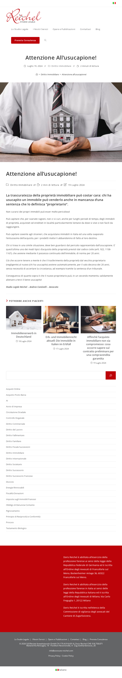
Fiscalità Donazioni (15, 493)
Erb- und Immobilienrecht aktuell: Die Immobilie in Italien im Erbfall (61, 340)
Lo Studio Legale (21, 639)
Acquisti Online (13, 389)
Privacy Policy (54, 655)
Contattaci (74, 639)
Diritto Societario (14, 464)
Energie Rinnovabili (15, 487)
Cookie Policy (68, 655)
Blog (85, 639)
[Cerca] (110, 375)
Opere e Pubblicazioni (57, 639)
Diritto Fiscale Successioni (18, 447)
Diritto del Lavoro (14, 429)
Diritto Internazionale (16, 458)
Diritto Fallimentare (15, 435)
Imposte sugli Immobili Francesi (21, 499)
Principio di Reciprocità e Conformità (23, 516)
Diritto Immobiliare (61, 66)
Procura (10, 522)
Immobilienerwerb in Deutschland (23, 334)
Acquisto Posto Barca (16, 394)
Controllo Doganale (15, 418)
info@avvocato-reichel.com (61, 650)
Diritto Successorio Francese (19, 476)
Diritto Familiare (13, 441)
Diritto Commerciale (15, 423)
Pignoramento (13, 510)
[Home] (37, 74)
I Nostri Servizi (38, 639)
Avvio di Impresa (14, 406)
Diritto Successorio (15, 470)
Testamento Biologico (16, 528)
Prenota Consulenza (99, 639)
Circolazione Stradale (16, 412)
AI (7, 400)
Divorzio (10, 481)
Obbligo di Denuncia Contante (20, 505)
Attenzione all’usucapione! (74, 74)
